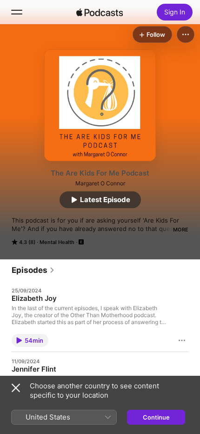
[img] (99, 12)
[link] (33, 270)
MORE (180, 229)
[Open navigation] (17, 12)
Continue (156, 417)
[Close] (16, 388)
